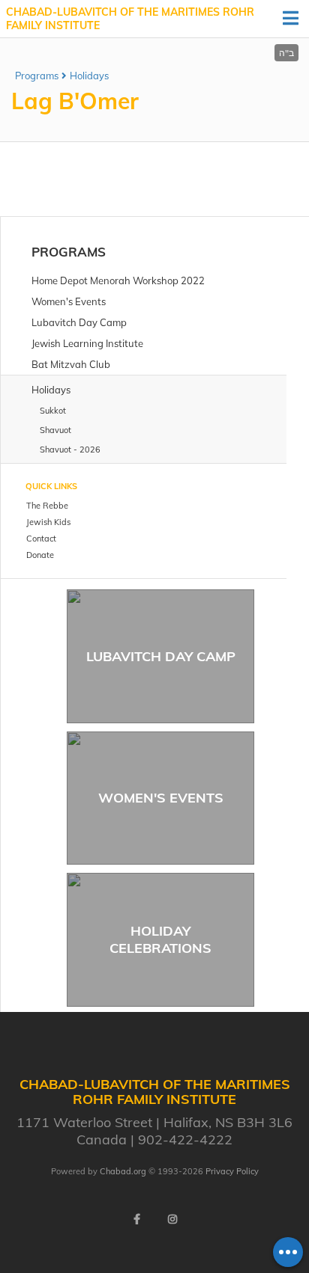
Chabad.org (123, 1171)
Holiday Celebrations (161, 939)
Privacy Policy (232, 1171)
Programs (36, 76)
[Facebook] (136, 1219)
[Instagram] (172, 1219)
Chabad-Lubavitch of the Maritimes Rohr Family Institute (130, 18)
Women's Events (161, 797)
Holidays (89, 76)
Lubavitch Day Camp (161, 656)
